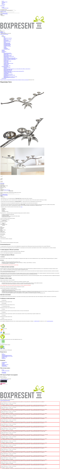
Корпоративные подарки (7, 39)
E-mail (1, 193)
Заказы (3, 7)
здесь (21, 206)
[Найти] (8, 29)
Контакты (3, 4)
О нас (3, 353)
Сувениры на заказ (7, 49)
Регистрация (4, 11)
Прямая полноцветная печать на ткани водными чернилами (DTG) (14, 71)
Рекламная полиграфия (7, 44)
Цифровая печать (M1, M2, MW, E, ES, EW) (10, 76)
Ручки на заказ (6, 61)
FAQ (3, 3)
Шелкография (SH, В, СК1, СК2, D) (9, 77)
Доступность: (2, 187)
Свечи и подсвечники (25, 79)
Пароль (1, 194)
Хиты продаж (4, 51)
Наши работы (4, 78)
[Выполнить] (15, 10)
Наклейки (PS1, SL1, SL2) (8, 70)
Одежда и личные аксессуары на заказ (9, 57)
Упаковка (5, 47)
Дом (4, 37)
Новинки (3, 50)
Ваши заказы (4, 372)
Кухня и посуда (6, 40)
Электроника (6, 48)
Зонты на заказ (6, 54)
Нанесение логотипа (5, 66)
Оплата (3, 363)
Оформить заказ (2, 32)
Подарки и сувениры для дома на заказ (10, 59)
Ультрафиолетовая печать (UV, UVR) (9, 75)
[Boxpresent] (22, 28)
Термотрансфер (6, 73)
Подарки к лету (6, 60)
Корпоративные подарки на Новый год (16, 79)
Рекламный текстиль (7, 45)
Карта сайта (4, 358)
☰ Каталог (3, 36)
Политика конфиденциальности (7, 355)
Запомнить (2, 15)
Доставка (3, 2)
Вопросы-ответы (4, 366)
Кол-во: (1, 188)
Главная (1, 79)
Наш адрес (3, 354)
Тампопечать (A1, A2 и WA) (8, 72)
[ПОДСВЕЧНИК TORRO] (22, 117)
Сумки (5, 46)
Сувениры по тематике (6, 79)
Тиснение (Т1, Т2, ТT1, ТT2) (8, 74)
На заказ (3, 52)
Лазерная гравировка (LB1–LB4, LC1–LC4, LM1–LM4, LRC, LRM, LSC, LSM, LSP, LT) (17, 68)
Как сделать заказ (4, 1)
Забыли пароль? (5, 194)
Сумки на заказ (6, 62)
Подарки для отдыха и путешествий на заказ (10, 58)
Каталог (3, 357)
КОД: (1, 186)
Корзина (1, 31)
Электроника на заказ (7, 65)
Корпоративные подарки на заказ (9, 56)
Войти (1, 11)
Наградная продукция (7, 41)
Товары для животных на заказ (8, 63)
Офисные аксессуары (7, 42)
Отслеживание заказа (3, 10)
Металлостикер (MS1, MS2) (8, 69)
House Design (2, 183)
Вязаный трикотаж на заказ (8, 53)
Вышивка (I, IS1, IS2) (7, 67)
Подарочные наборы (7, 43)
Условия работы (4, 362)
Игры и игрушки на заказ (8, 55)
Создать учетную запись (4, 13)
